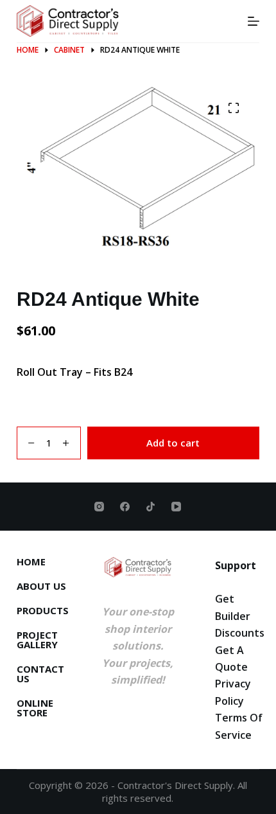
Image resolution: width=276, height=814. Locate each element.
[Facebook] (125, 506)
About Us (41, 586)
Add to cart (173, 442)
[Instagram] (99, 506)
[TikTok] (150, 506)
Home (31, 562)
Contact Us (40, 674)
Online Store (35, 708)
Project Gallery (37, 640)
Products (43, 610)
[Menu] (253, 21)
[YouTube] (176, 506)
